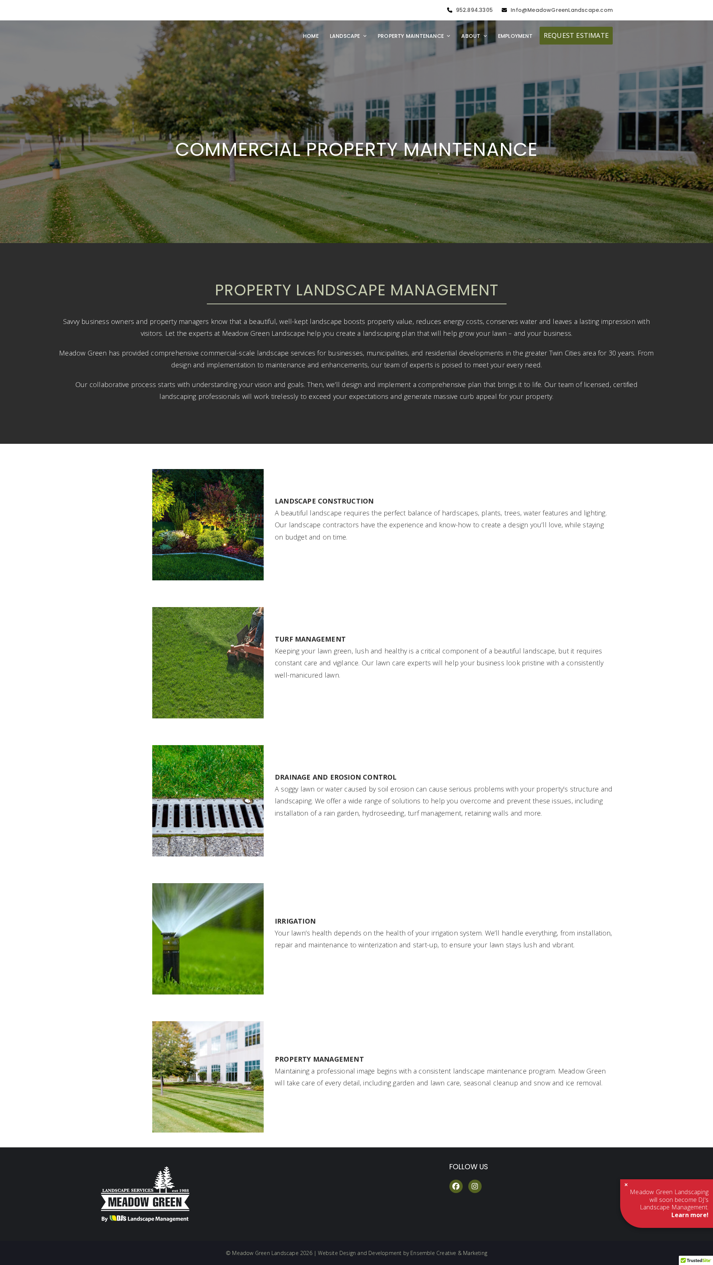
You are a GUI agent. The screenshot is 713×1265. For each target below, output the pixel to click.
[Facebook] (456, 1186)
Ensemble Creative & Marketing (448, 1252)
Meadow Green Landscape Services (178, 8)
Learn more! (690, 1215)
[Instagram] (475, 1186)
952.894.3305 (474, 10)
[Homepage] (159, 1219)
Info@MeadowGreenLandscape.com (562, 10)
